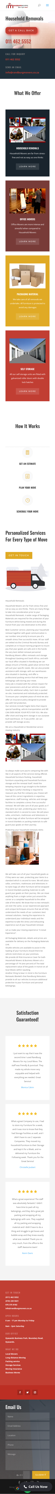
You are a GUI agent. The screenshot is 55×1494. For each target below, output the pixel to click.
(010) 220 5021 (12, 1301)
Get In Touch (19, 555)
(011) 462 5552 (12, 1297)
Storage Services (13, 1365)
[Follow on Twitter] (27, 1392)
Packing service (12, 1361)
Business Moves (12, 1372)
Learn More (27, 166)
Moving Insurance (13, 1369)
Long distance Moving (15, 1357)
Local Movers (11, 1354)
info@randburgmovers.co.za (18, 1308)
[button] (35, 1486)
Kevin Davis (27, 1253)
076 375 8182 (11, 1304)
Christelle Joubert (27, 1167)
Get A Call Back (21, 30)
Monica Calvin (27, 1087)
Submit (40, 1475)
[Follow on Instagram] (35, 1392)
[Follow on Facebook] (20, 1392)
